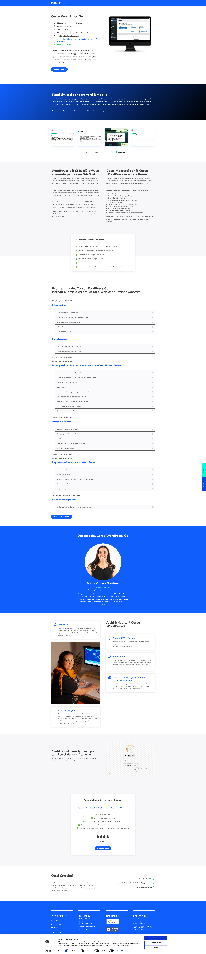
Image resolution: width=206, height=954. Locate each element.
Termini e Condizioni (139, 924)
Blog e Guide (151, 3)
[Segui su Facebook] (57, 932)
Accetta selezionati (156, 942)
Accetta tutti (155, 938)
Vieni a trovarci (132, 3)
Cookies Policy (137, 921)
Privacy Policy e (146, 928)
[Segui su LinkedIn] (60, 932)
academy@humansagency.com (86, 926)
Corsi (101, 3)
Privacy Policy (137, 918)
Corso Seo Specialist (146, 879)
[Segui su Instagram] (53, 932)
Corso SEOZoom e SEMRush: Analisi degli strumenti (135, 883)
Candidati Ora (59, 69)
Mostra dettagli (121, 951)
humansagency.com (83, 929)
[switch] (82, 950)
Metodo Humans (55, 920)
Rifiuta (156, 947)
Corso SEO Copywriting (145, 887)
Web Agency (142, 3)
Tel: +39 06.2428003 (84, 921)
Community (123, 3)
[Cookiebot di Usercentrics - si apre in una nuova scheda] (47, 951)
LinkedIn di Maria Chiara (103, 587)
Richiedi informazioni (62, 516)
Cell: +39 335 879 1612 (85, 924)
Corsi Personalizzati (112, 3)
